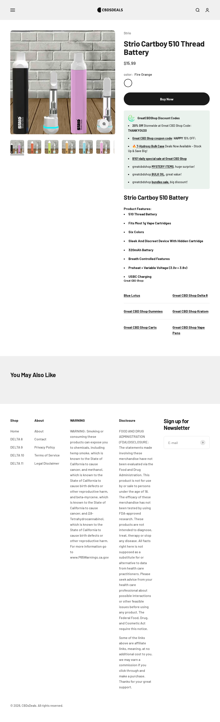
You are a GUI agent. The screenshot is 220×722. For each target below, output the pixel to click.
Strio (127, 33)
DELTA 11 (16, 463)
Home (14, 431)
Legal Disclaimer (46, 463)
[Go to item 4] (69, 147)
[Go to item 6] (103, 147)
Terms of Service (47, 455)
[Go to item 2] (34, 147)
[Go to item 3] (51, 147)
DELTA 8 (16, 439)
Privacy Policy (44, 447)
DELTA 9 (16, 447)
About (39, 431)
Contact (40, 439)
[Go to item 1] (17, 147)
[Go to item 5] (86, 147)
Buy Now (167, 99)
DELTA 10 (17, 455)
